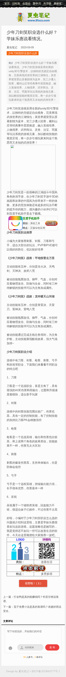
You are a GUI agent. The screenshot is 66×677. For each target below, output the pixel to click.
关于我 (47, 3)
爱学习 (37, 3)
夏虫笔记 (23, 671)
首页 (7, 3)
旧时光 (16, 3)
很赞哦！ (30, 583)
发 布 (52, 647)
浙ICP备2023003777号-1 (45, 671)
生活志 (26, 3)
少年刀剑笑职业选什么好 (22, 53)
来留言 (58, 3)
